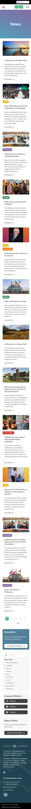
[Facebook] (4, 772)
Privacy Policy (14, 804)
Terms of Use (5, 804)
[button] (26, 6)
